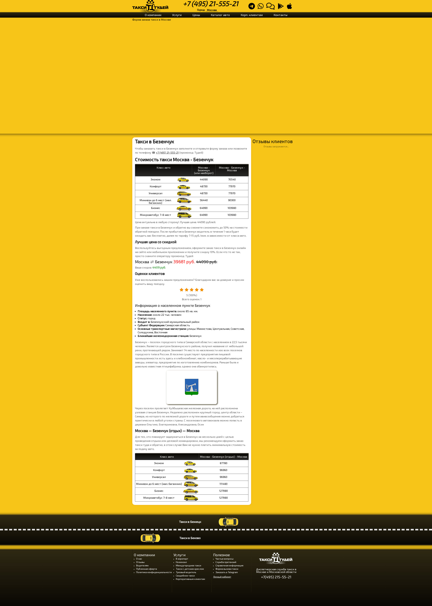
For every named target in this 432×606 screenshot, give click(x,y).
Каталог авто (220, 15)
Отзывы (140, 562)
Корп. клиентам (252, 15)
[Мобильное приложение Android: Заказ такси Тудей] (281, 7)
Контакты (280, 15)
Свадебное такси (185, 575)
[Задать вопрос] (271, 7)
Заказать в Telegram (226, 572)
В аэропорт (182, 558)
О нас (139, 558)
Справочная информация (229, 565)
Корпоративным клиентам (190, 578)
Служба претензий (225, 562)
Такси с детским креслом (190, 568)
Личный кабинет (222, 577)
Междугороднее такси (188, 565)
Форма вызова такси (226, 568)
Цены (196, 15)
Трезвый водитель (186, 572)
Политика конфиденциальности (154, 572)
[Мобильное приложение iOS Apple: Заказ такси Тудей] (290, 7)
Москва (212, 9)
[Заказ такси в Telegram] (252, 7)
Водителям (142, 565)
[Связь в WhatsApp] (262, 7)
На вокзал (181, 562)
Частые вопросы (224, 558)
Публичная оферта (146, 568)
